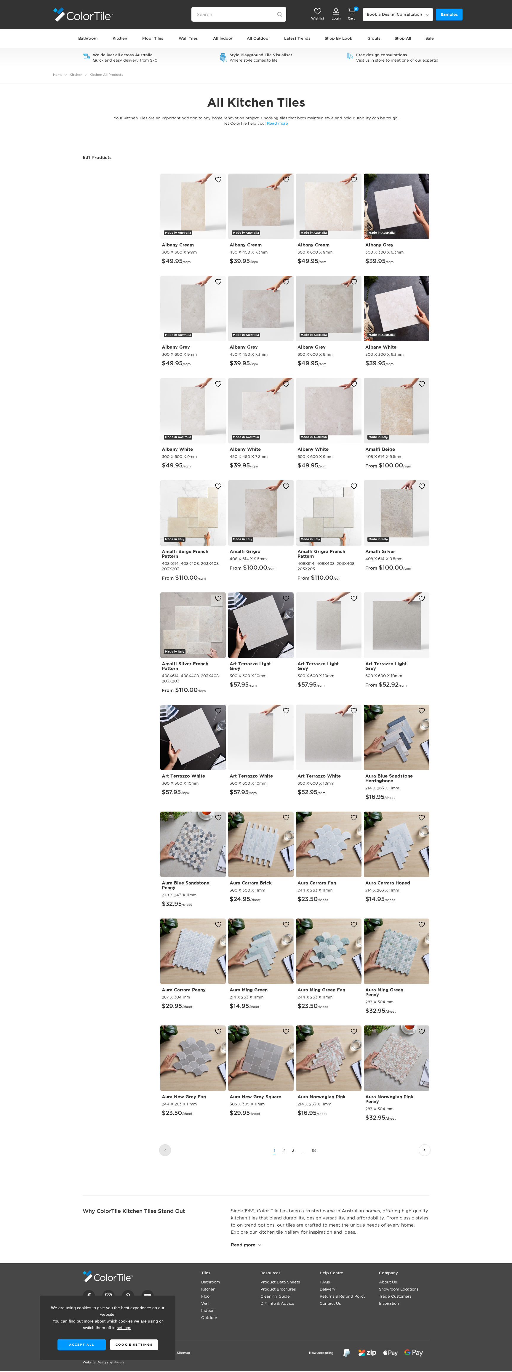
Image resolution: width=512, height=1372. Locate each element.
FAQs (325, 1282)
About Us (388, 1282)
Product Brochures (278, 1289)
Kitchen (76, 74)
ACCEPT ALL (81, 1344)
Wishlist (317, 18)
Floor (206, 1296)
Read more (243, 1244)
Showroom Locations (398, 1289)
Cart (351, 18)
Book (394, 14)
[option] (120, 57)
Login (336, 18)
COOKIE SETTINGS (133, 1344)
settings (124, 1327)
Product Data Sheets (280, 1282)
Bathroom (210, 1282)
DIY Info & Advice (277, 1303)
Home (58, 74)
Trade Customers (395, 1296)
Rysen (119, 1362)
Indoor (207, 1310)
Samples (449, 14)
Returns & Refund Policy (343, 1296)
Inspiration (389, 1303)
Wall (205, 1303)
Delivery (327, 1289)
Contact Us (330, 1303)
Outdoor (209, 1317)
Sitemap (183, 1353)
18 (314, 1150)
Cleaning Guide (275, 1296)
